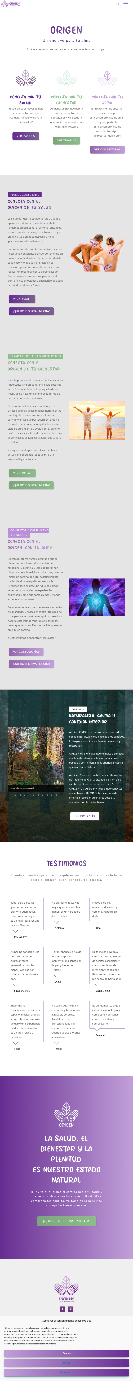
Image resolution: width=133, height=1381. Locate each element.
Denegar (66, 1363)
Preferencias (67, 1372)
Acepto (67, 1353)
